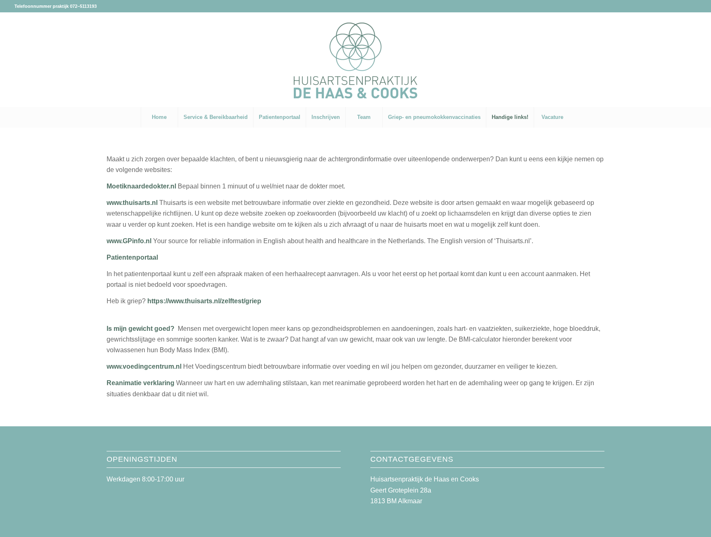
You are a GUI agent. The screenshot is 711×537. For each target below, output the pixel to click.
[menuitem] (159, 117)
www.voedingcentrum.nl (145, 366)
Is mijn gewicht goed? (140, 328)
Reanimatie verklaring (140, 382)
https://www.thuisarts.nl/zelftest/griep (204, 301)
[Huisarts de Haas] (355, 70)
